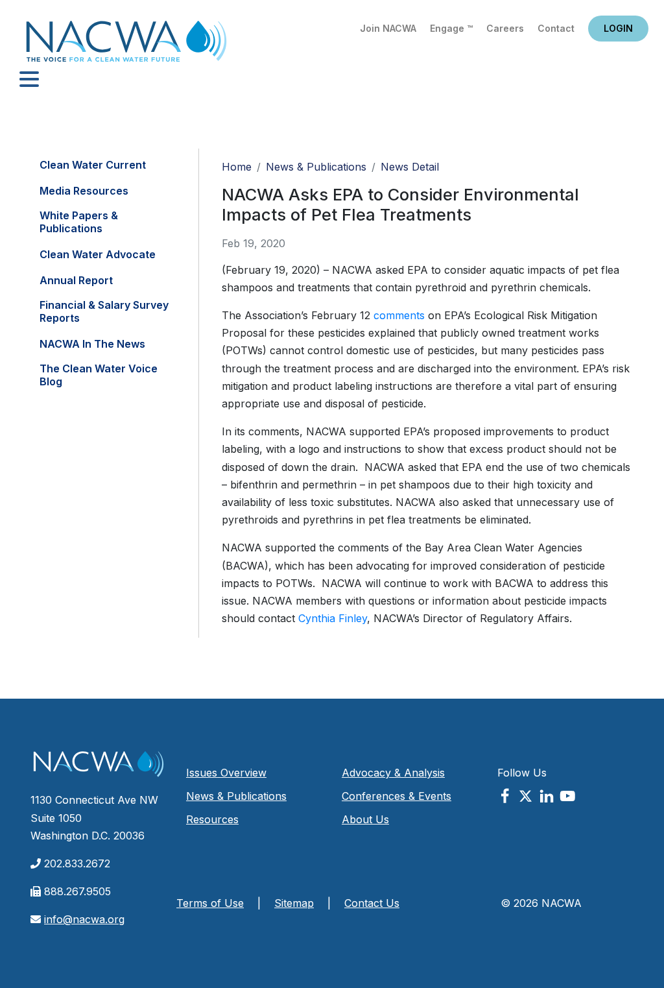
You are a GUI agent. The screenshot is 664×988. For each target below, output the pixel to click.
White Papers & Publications (79, 222)
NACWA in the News (92, 343)
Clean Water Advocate (98, 254)
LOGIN (618, 28)
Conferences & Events (396, 795)
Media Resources (84, 190)
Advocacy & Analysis (393, 772)
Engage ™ (451, 28)
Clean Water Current (93, 164)
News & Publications (316, 166)
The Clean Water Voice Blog (99, 375)
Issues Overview (226, 772)
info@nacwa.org (84, 919)
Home (126, 45)
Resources (212, 819)
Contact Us (371, 903)
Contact (556, 28)
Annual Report (76, 280)
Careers (505, 28)
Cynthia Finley (332, 618)
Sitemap (294, 903)
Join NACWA (388, 28)
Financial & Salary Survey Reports (104, 311)
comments (399, 315)
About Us (365, 819)
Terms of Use (210, 903)
